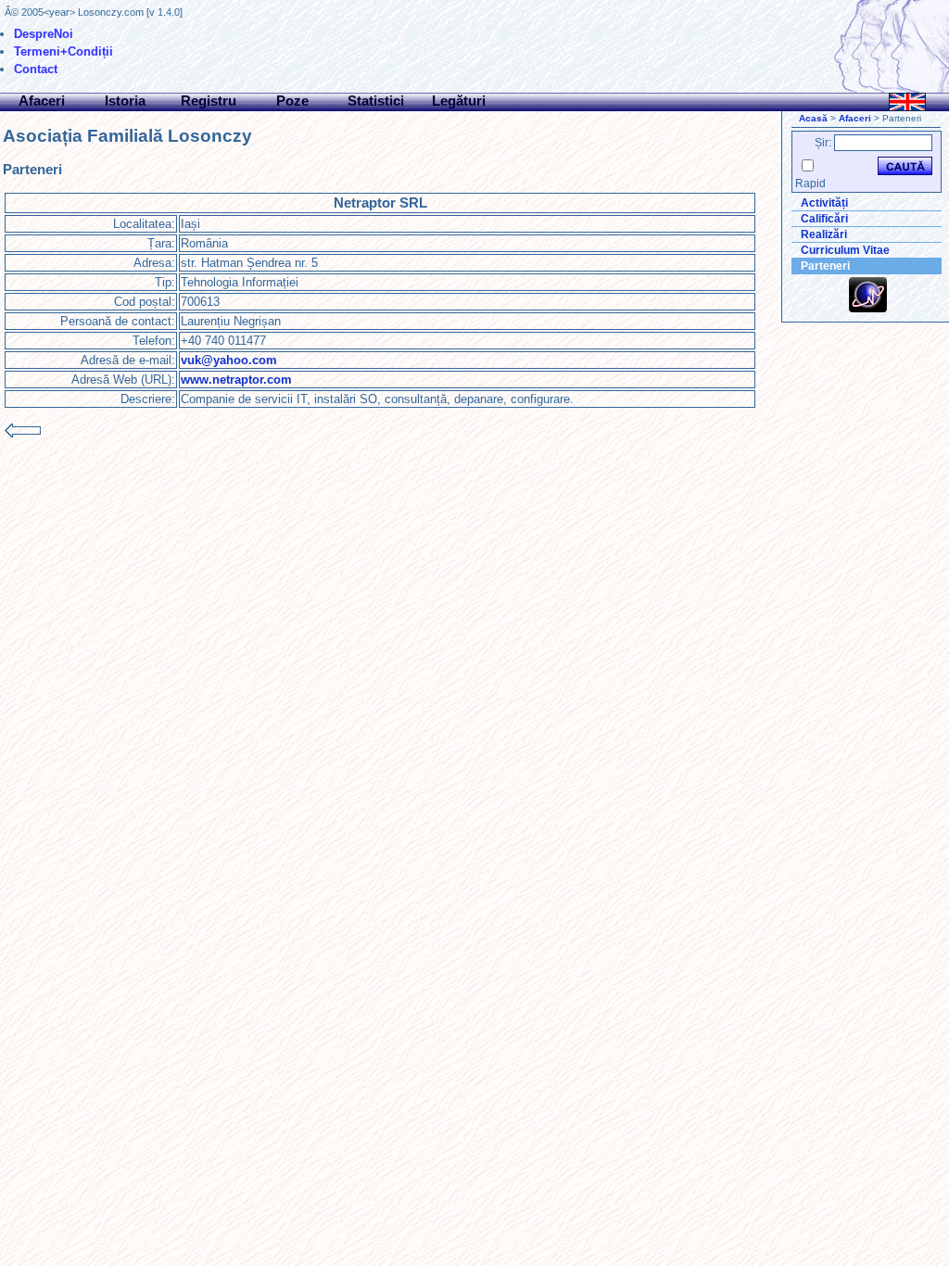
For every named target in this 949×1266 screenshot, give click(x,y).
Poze (292, 100)
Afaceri (42, 100)
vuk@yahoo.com (229, 360)
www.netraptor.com (236, 379)
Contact (35, 69)
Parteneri (825, 266)
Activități (824, 203)
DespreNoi (43, 34)
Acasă (813, 118)
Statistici (376, 100)
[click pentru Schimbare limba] (907, 102)
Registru (208, 100)
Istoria (125, 100)
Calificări (824, 218)
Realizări (824, 234)
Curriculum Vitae (845, 250)
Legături (459, 100)
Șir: (823, 142)
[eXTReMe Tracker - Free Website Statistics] (868, 308)
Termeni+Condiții (63, 51)
